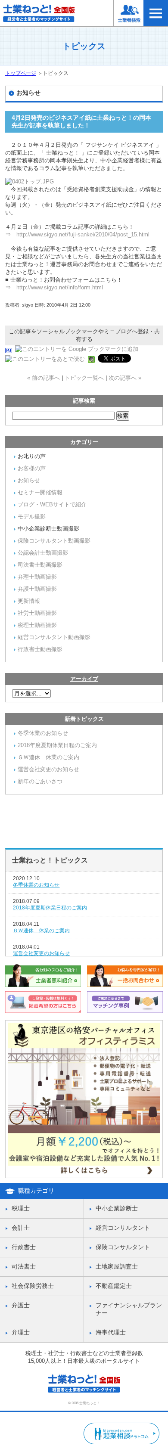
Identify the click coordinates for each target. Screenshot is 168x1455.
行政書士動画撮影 (40, 649)
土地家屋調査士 (117, 1266)
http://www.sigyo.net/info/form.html (59, 287)
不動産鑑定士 (114, 1285)
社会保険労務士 (33, 1285)
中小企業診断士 (117, 1208)
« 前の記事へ (43, 378)
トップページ (20, 73)
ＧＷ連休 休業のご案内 (48, 757)
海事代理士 (111, 1332)
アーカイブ (84, 679)
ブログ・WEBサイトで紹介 (52, 504)
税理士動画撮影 (37, 625)
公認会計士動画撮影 (43, 552)
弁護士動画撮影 (37, 589)
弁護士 (21, 1305)
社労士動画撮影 (37, 613)
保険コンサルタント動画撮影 (54, 540)
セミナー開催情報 (40, 492)
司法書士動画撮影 (40, 565)
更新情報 (29, 601)
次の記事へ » (125, 378)
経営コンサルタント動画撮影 (54, 637)
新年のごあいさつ (40, 781)
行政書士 (24, 1247)
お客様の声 (32, 468)
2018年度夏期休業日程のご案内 (57, 745)
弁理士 (21, 1332)
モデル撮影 (32, 516)
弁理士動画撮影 (37, 577)
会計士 (21, 1227)
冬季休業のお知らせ (43, 733)
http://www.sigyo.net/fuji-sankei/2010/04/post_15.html (82, 234)
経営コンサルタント (123, 1227)
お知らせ (29, 480)
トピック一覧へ (84, 378)
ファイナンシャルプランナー (129, 1309)
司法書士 (24, 1266)
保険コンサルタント (123, 1247)
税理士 (21, 1208)
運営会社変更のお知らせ (48, 769)
